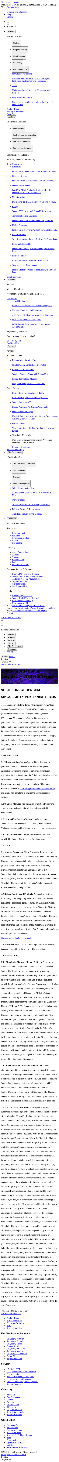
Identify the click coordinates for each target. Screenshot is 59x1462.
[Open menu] (2, 620)
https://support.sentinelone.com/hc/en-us (37, 788)
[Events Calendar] (8, 24)
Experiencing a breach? (17, 12)
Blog (9, 14)
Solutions (11, 117)
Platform (11, 32)
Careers (10, 17)
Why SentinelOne (15, 452)
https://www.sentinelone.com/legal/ (16, 938)
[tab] (16, 43)
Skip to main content (10, 2)
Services (11, 280)
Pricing (10, 613)
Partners (11, 346)
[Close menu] (2, 623)
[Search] (8, 22)
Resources (12, 519)
